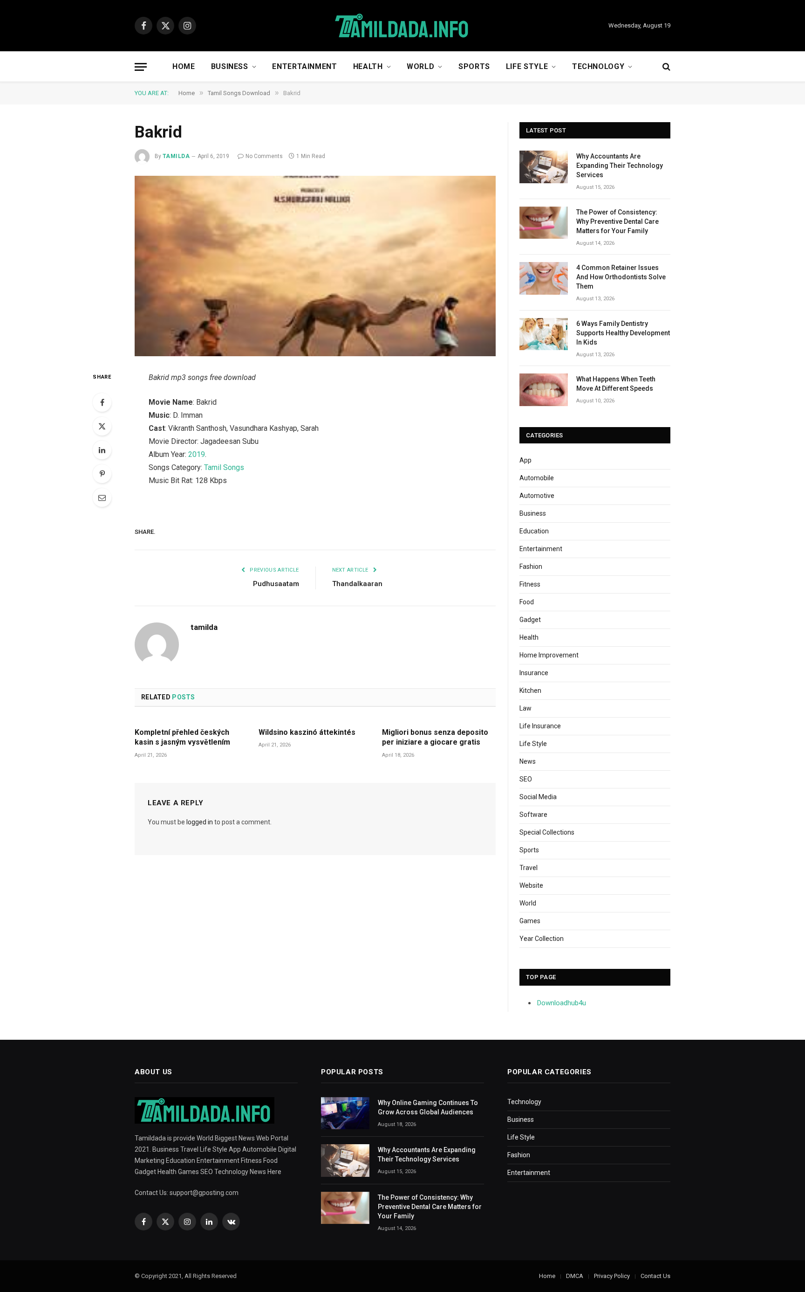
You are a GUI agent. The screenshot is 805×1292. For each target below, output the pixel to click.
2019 (196, 454)
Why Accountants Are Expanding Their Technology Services (619, 165)
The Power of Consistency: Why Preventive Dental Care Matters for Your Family (617, 221)
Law (525, 708)
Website (531, 885)
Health (368, 66)
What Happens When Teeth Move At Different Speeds (615, 383)
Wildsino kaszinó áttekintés (307, 732)
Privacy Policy (612, 1275)
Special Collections (546, 832)
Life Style (527, 66)
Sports (474, 66)
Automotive (536, 495)
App (525, 460)
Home (183, 66)
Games (529, 921)
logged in (199, 822)
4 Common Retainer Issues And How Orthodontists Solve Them (621, 277)
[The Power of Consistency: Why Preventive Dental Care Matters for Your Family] (543, 223)
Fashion (530, 566)
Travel (528, 867)
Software (533, 814)
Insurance (533, 673)
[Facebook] (102, 402)
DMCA (574, 1275)
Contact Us (655, 1275)
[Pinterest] (102, 473)
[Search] (665, 66)
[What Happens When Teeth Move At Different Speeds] (543, 389)
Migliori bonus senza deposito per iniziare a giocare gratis (435, 737)
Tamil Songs (224, 467)
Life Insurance (540, 726)
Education (534, 531)
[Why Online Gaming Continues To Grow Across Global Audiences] (345, 1113)
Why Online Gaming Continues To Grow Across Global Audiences (428, 1107)
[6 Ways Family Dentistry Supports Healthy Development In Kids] (543, 334)
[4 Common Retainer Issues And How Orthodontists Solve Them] (543, 278)
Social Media (538, 797)
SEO (525, 779)
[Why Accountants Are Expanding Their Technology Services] (543, 167)
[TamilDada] (402, 26)
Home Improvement (549, 655)
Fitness (529, 584)
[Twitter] (102, 426)
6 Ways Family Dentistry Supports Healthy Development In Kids (623, 333)
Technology (598, 66)
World (420, 66)
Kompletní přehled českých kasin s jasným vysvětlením (182, 737)
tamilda (176, 156)
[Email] (102, 497)
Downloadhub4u (561, 1003)
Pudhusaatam (276, 584)
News (527, 761)
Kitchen (530, 690)
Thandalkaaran (357, 584)
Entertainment (304, 66)
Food (526, 602)
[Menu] (141, 66)
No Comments (264, 156)
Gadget (530, 619)
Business (229, 66)
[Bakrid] (315, 266)
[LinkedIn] (102, 450)
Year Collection (541, 938)
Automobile (536, 478)
